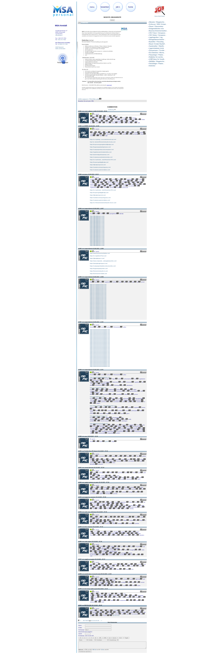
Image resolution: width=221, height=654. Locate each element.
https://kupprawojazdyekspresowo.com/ (100, 147)
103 (96, 620)
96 (83, 620)
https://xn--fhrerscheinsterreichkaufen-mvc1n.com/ (103, 202)
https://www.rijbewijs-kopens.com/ (98, 263)
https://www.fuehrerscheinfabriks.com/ (100, 253)
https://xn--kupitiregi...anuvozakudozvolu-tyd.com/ (103, 139)
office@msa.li (58, 35)
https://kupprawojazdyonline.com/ (99, 268)
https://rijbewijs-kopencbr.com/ (98, 164)
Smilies (102, 649)
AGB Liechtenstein (60, 48)
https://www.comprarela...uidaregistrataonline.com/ (103, 261)
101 (92, 620)
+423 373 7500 (62, 39)
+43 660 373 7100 (63, 44)
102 (94, 620)
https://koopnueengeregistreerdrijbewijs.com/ (102, 144)
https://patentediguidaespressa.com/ (99, 154)
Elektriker (84, 22)
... (82, 620)
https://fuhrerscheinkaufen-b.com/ (99, 271)
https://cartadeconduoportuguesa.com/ (100, 167)
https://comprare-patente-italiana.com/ (100, 169)
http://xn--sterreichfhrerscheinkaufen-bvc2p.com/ (102, 142)
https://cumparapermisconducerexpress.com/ (102, 149)
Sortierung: (111, 109)
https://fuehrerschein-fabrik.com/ (98, 273)
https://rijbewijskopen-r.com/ (97, 216)
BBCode (95, 649)
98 (86, 620)
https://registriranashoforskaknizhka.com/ (101, 152)
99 (88, 620)
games (107, 441)
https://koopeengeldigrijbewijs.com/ (99, 162)
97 (85, 620)
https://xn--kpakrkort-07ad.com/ (98, 255)
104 (98, 620)
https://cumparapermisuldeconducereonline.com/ (103, 266)
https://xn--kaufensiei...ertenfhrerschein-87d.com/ (103, 159)
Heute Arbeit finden (159, 16)
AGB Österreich (59, 47)
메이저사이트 (116, 615)
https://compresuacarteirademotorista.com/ (101, 157)
